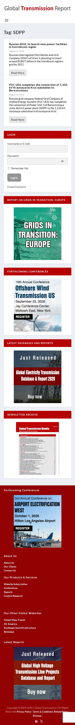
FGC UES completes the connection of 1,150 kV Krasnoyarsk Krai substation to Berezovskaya (38, 87)
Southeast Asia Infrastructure (20, 627)
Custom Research (13, 595)
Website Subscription (15, 584)
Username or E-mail (18, 143)
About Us (9, 562)
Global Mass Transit (14, 619)
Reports (8, 591)
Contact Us (10, 570)
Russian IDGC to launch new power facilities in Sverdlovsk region (38, 45)
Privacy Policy (24, 711)
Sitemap (37, 715)
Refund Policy (61, 711)
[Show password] (62, 161)
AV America (10, 623)
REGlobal (9, 631)
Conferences (10, 587)
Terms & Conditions (43, 711)
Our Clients (10, 566)
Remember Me (19, 168)
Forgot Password (16, 186)
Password (12, 155)
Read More (17, 72)
